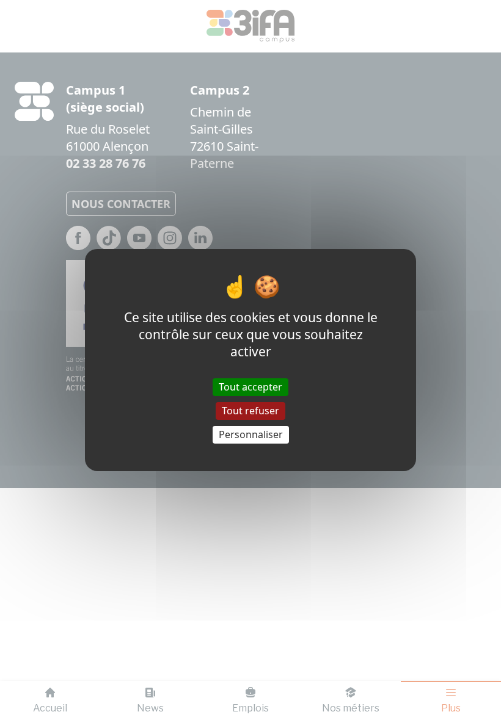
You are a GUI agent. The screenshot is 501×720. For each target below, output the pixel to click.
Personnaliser (251, 434)
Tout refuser (250, 410)
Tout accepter (250, 386)
